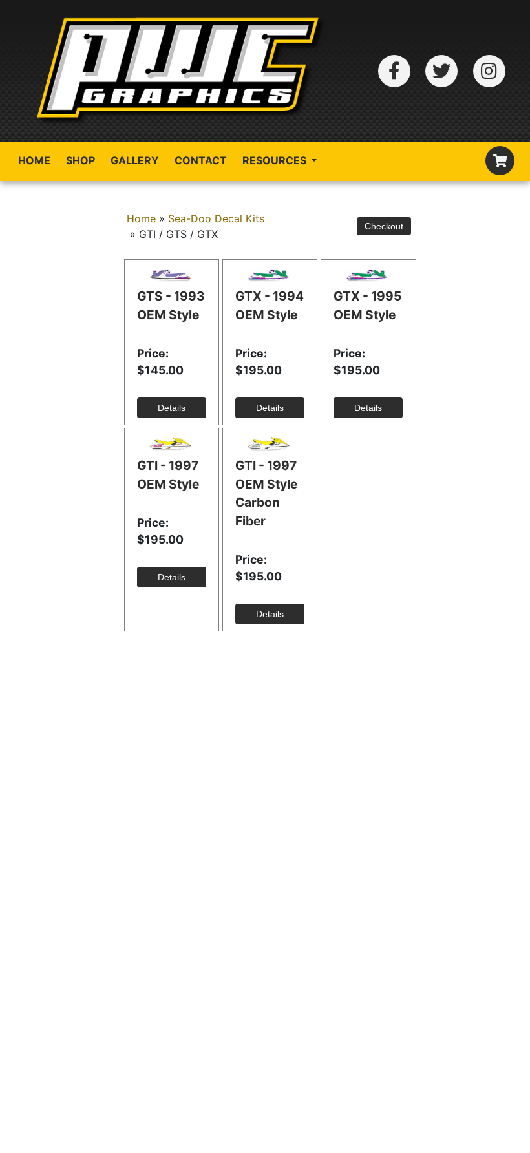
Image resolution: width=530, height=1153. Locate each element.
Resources (275, 160)
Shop (80, 160)
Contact (201, 160)
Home (34, 160)
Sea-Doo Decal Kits (216, 218)
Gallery (135, 160)
